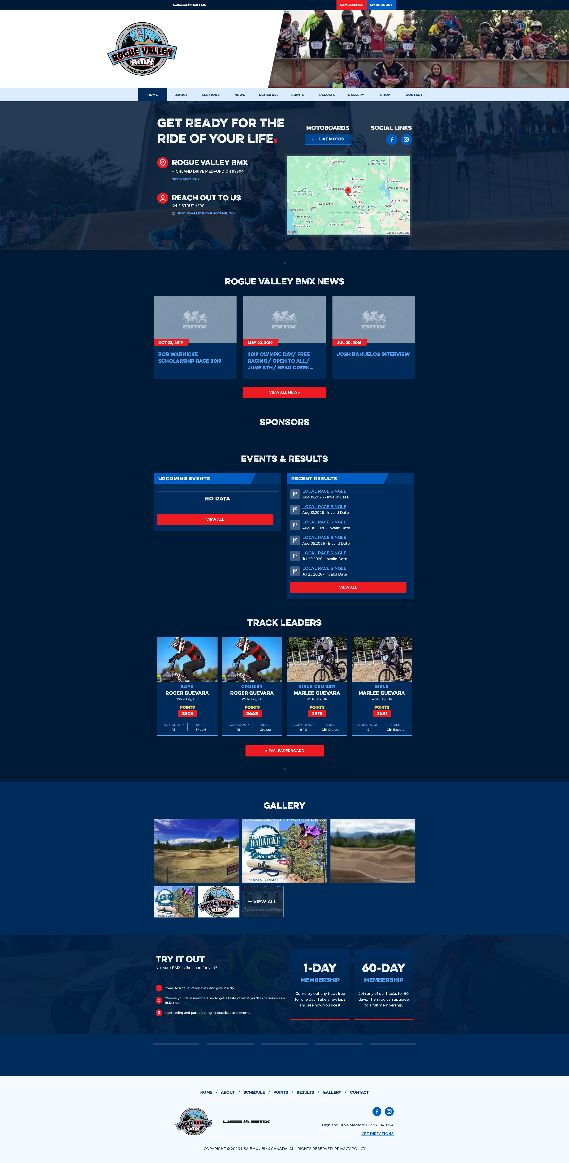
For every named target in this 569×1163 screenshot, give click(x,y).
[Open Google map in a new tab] (348, 195)
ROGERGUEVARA (187, 693)
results (308, 1092)
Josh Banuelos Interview (373, 354)
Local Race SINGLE (324, 491)
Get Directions (185, 179)
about (230, 1092)
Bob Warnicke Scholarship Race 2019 (189, 357)
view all (215, 519)
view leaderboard (284, 751)
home (208, 1092)
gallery (334, 1092)
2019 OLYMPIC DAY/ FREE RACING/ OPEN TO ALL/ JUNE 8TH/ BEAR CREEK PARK (279, 361)
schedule (256, 1092)
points (283, 1092)
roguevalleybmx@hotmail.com (207, 213)
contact (359, 1092)
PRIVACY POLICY (350, 1149)
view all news (284, 392)
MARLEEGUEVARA (317, 693)
